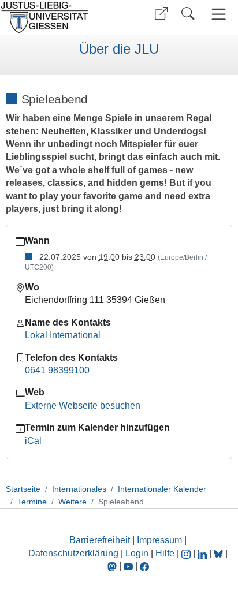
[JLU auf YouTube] (128, 566)
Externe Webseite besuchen (82, 405)
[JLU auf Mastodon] (113, 566)
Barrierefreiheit (99, 540)
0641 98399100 (57, 370)
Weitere (72, 501)
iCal (33, 441)
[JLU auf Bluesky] (219, 553)
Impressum (159, 540)
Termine (32, 501)
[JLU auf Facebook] (144, 566)
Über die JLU (119, 49)
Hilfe (164, 553)
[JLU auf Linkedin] (203, 553)
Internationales (79, 489)
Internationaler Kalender (162, 489)
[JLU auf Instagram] (187, 553)
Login (138, 553)
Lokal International (63, 335)
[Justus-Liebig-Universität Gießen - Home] (58, 17)
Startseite (23, 489)
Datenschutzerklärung (73, 553)
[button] (161, 13)
